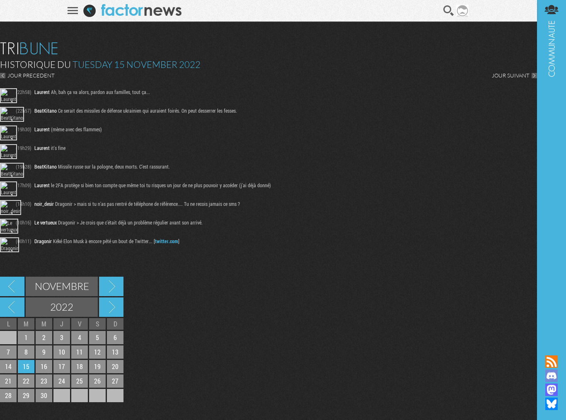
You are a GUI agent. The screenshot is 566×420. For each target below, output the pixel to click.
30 (44, 395)
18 (79, 366)
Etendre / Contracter (551, 347)
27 (115, 381)
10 (61, 352)
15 (26, 366)
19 (97, 366)
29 (26, 395)
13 (115, 352)
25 (79, 381)
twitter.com (166, 241)
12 (97, 352)
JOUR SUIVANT (511, 75)
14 (8, 366)
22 (26, 381)
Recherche (449, 11)
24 (61, 381)
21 (8, 381)
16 (44, 366)
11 (79, 352)
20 (115, 366)
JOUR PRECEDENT (31, 75)
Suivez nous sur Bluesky (551, 404)
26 (97, 381)
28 (8, 395)
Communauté (551, 169)
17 (61, 366)
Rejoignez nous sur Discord (551, 375)
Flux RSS (551, 361)
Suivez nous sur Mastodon (551, 390)
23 (44, 381)
